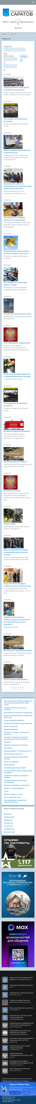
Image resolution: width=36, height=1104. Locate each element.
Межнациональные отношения (16, 745)
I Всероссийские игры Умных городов (15, 709)
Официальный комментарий (15, 768)
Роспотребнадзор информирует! (17, 343)
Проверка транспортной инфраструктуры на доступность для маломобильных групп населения (17, 620)
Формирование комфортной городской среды (15, 801)
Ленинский (8, 826)
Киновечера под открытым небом (17, 314)
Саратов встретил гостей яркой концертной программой (16, 89)
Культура (7, 742)
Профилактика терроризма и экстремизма (15, 781)
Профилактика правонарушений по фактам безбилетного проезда (17, 375)
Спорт (6, 791)
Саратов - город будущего (14, 788)
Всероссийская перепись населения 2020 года (18, 716)
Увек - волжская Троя (12, 797)
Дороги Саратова (10, 726)
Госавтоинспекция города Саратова (18, 723)
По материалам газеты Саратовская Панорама (18, 771)
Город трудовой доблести (14, 720)
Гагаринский (9, 817)
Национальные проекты (13, 754)
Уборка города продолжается (16, 679)
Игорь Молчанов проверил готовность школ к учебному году (17, 585)
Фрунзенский (9, 832)
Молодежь (8, 748)
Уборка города (10, 524)
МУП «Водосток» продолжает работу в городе (15, 284)
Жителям (18, 28)
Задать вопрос (15, 1093)
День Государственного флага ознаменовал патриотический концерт (16, 552)
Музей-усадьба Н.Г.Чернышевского (17, 751)
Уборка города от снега (13, 794)
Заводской (8, 820)
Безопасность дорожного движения (18, 712)
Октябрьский (9, 829)
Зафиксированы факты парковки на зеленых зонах (17, 151)
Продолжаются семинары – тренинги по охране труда (15, 219)
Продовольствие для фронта (15, 462)
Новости (13, 34)
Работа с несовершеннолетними (16, 785)
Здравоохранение (11, 729)
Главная (4, 34)
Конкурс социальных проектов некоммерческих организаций (16, 738)
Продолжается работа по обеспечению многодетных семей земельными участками (18, 186)
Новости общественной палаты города (16, 758)
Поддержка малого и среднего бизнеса (16, 776)
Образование (9, 765)
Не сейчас (26, 1093)
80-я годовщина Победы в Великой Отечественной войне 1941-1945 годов (18, 703)
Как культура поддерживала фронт (18, 650)
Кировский (8, 823)
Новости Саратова (11, 762)
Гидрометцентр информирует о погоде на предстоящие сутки (16, 252)
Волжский (8, 814)
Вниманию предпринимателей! (17, 431)
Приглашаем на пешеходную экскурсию (15, 120)
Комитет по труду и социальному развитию (16, 733)
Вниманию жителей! (12, 491)
